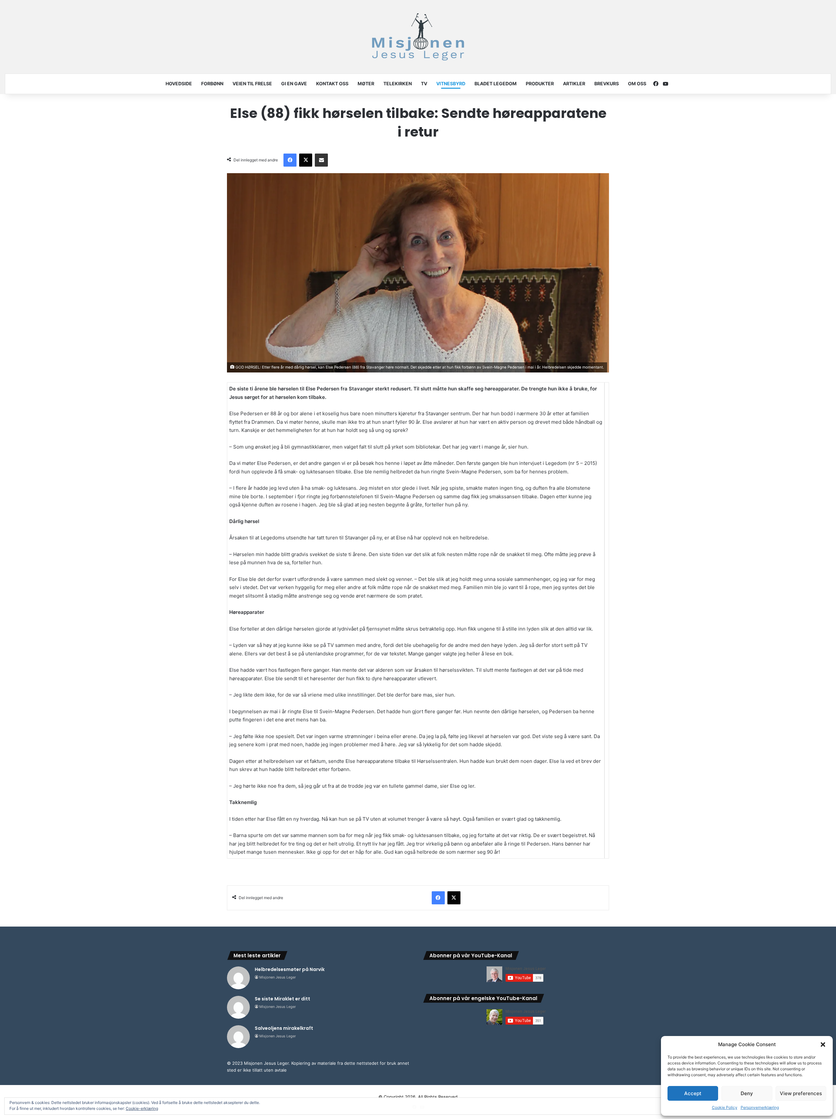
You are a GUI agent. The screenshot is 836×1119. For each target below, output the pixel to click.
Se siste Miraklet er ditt (282, 999)
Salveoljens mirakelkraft (284, 1028)
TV (424, 83)
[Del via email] (321, 160)
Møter (366, 83)
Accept (692, 1093)
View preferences (801, 1093)
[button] (823, 1044)
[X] (305, 160)
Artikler (574, 83)
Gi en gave (294, 83)
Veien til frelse (252, 83)
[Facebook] (290, 160)
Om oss (637, 83)
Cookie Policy (724, 1107)
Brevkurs (606, 83)
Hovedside (179, 83)
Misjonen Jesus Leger (277, 977)
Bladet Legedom (495, 83)
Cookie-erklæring (142, 1108)
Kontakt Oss (332, 83)
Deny (747, 1093)
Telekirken (397, 83)
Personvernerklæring (760, 1107)
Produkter (540, 83)
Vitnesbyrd (450, 83)
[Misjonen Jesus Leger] (418, 36)
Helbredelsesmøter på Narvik (290, 969)
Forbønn (212, 83)
